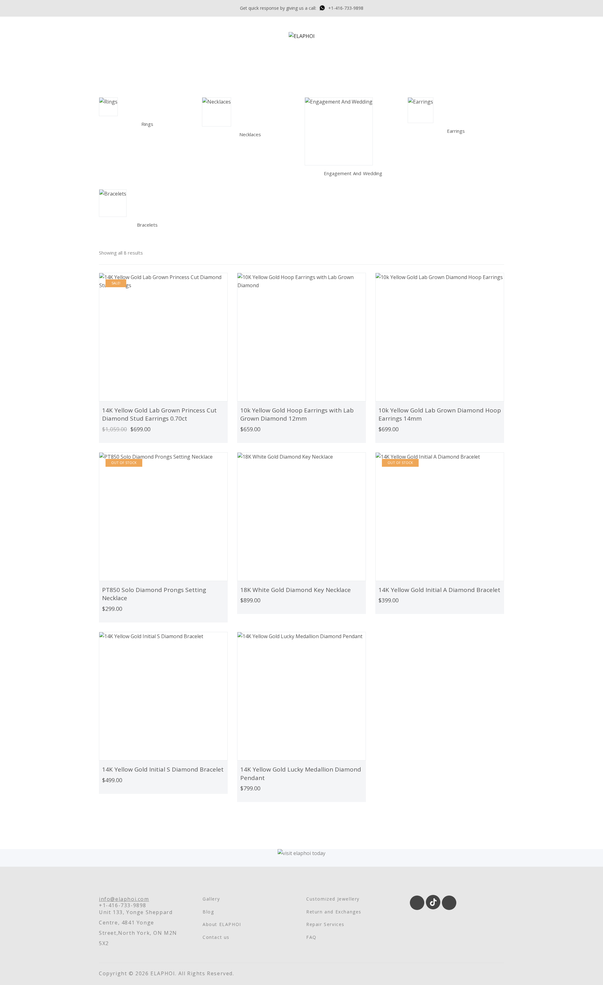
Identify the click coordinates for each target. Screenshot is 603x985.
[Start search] (481, 56)
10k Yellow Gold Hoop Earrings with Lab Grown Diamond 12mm (297, 414)
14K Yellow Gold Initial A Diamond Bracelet (439, 590)
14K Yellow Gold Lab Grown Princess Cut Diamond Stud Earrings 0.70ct (159, 414)
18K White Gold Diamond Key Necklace (295, 590)
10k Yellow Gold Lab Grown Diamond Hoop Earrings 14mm (439, 414)
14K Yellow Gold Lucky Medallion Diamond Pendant (300, 773)
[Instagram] (417, 903)
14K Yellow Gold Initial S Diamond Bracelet (163, 769)
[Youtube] (449, 903)
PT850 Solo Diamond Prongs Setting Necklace (154, 594)
